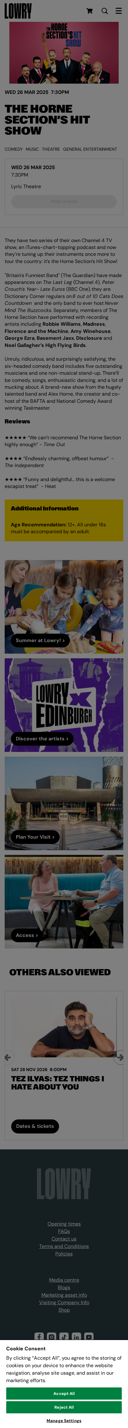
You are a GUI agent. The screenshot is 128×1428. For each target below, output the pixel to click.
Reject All (63, 1407)
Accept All (63, 1393)
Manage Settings (64, 1420)
